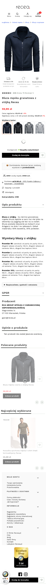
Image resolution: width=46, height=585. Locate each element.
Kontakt (10, 542)
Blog (9, 537)
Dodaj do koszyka (20, 155)
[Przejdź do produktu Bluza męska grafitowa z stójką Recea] (29, 128)
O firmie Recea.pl (14, 533)
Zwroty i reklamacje (15, 523)
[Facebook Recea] (20, 575)
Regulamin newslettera (16, 514)
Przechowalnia (13, 487)
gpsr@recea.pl (9, 318)
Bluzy (27, 22)
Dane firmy (11, 540)
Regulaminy (11, 512)
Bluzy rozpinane (38, 22)
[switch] (5, 581)
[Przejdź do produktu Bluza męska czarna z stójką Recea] (18, 128)
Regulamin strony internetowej (19, 516)
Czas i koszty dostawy (16, 500)
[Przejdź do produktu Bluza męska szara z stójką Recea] (40, 128)
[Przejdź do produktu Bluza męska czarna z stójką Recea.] (23, 367)
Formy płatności (13, 497)
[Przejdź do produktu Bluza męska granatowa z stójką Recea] (7, 128)
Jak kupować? (13, 502)
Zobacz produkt (12, 396)
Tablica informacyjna (15, 518)
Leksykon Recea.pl (14, 544)
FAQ (8, 535)
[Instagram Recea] (26, 575)
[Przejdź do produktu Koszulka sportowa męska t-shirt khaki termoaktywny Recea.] (23, 433)
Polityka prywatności (15, 521)
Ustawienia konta (14, 485)
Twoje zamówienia (14, 483)
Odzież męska (17, 22)
